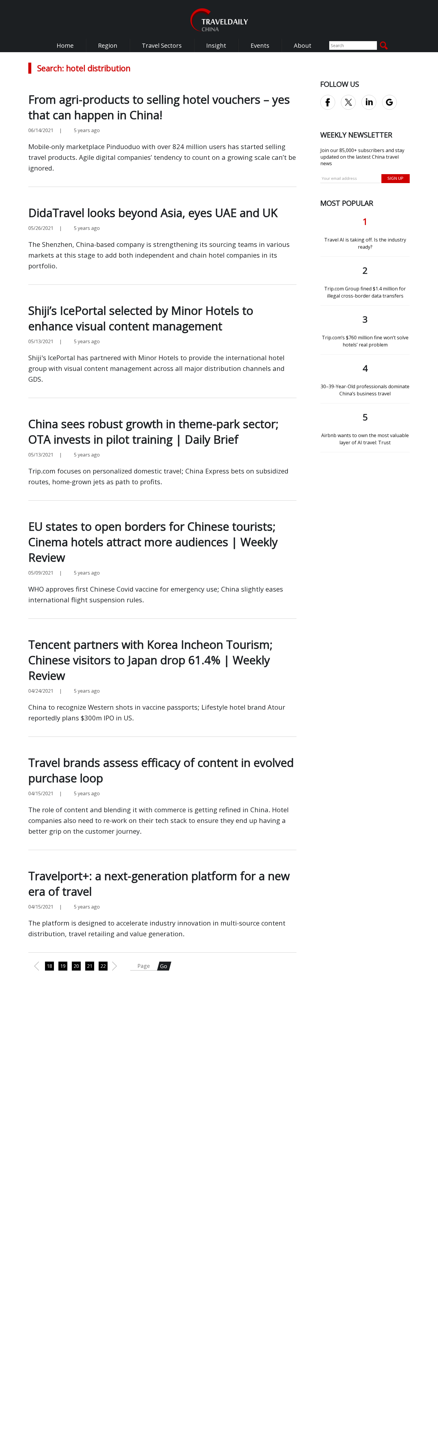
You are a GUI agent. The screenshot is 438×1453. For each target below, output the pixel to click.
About (302, 45)
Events (260, 45)
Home (65, 45)
